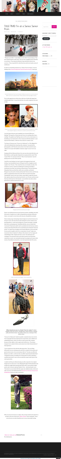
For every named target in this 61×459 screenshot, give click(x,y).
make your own (13, 435)
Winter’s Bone (22, 416)
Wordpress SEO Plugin (25, 458)
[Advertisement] (51, 76)
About (11, 13)
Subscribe (46, 38)
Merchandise (30, 13)
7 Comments (20, 31)
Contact (18, 13)
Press (23, 13)
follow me (7, 435)
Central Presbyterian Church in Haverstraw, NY (21, 69)
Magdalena (13, 31)
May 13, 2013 (7, 31)
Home (6, 13)
